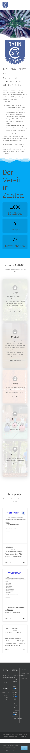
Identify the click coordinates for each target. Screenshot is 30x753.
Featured (15, 633)
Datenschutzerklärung (8, 677)
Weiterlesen (7, 562)
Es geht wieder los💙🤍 (15, 696)
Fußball (19, 633)
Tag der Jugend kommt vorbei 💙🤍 (15, 684)
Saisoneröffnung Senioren (15, 720)
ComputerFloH (23, 736)
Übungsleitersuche (15, 675)
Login (5, 682)
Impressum (6, 675)
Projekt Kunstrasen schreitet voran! (12, 629)
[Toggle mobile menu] (27, 3)
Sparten (16, 556)
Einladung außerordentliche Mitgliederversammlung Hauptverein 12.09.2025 (14, 550)
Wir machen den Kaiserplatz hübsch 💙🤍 (15, 708)
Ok (24, 748)
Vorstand (20, 556)
